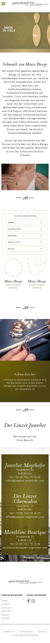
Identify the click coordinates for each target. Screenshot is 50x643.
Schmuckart (14, 229)
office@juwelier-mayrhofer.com (25, 480)
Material (12, 236)
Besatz (11, 249)
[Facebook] (28, 601)
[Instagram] (33, 601)
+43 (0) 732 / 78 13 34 (27, 543)
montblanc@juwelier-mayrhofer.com (25, 547)
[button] (3, 3)
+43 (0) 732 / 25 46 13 (27, 513)
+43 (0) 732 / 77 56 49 (27, 477)
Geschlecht (14, 242)
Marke (11, 222)
